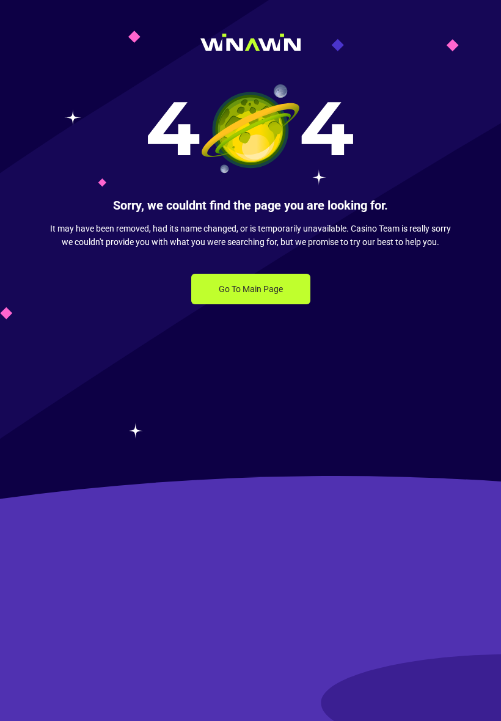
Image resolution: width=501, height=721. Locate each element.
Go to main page (251, 289)
